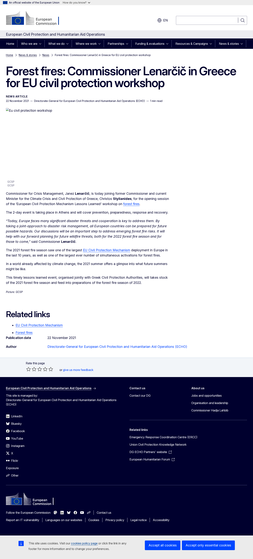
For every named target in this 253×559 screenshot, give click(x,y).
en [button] (165, 20)
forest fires (131, 204)
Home (10, 43)
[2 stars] (31, 369)
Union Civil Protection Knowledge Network (158, 444)
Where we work (86, 43)
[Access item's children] (41, 43)
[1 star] (28, 369)
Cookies (93, 520)
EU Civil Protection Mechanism (106, 250)
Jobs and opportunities (206, 395)
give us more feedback (78, 370)
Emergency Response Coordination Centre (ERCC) (163, 437)
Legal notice (138, 520)
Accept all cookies (163, 545)
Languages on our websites (63, 520)
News (45, 55)
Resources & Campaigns (191, 43)
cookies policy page (84, 543)
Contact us (104, 512)
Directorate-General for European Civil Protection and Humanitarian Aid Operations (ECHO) (117, 347)
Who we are (29, 43)
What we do (56, 43)
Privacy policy (114, 520)
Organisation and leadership (209, 403)
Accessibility (161, 520)
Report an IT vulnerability (22, 520)
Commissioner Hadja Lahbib (209, 410)
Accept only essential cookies (208, 545)
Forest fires (24, 333)
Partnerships (116, 43)
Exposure (12, 468)
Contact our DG (140, 395)
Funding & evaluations (149, 43)
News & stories (229, 43)
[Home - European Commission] (36, 18)
